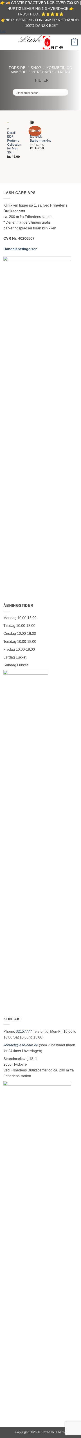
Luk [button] (3, 31)
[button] (6, 42)
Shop (36, 68)
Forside (17, 68)
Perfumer (42, 72)
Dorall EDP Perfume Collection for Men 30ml (14, 142)
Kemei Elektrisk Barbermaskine (41, 136)
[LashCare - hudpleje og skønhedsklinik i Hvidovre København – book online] (40, 42)
